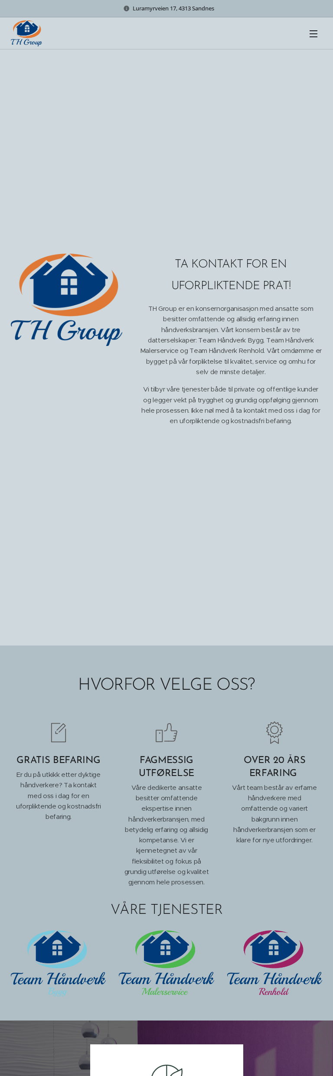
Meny (313, 33)
